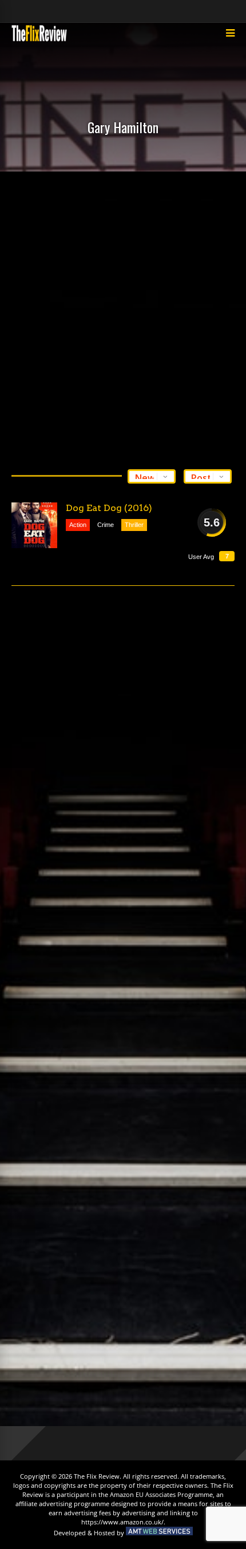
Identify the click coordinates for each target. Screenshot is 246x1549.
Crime (105, 524)
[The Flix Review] (39, 39)
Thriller (134, 524)
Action (77, 524)
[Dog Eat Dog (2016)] (34, 525)
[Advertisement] (123, 317)
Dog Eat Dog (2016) (109, 507)
